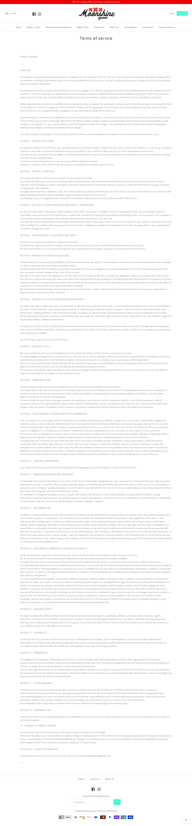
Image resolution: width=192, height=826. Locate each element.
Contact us (95, 779)
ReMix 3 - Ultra (33, 27)
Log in (172, 13)
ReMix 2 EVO (82, 27)
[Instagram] (39, 14)
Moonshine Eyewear (89, 811)
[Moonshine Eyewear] (96, 8)
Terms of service (167, 27)
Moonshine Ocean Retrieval (58, 27)
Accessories (148, 27)
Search (81, 779)
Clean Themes (111, 811)
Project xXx (99, 27)
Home (18, 27)
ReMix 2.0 (114, 27)
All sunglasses (130, 27)
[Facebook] (34, 14)
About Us (109, 779)
